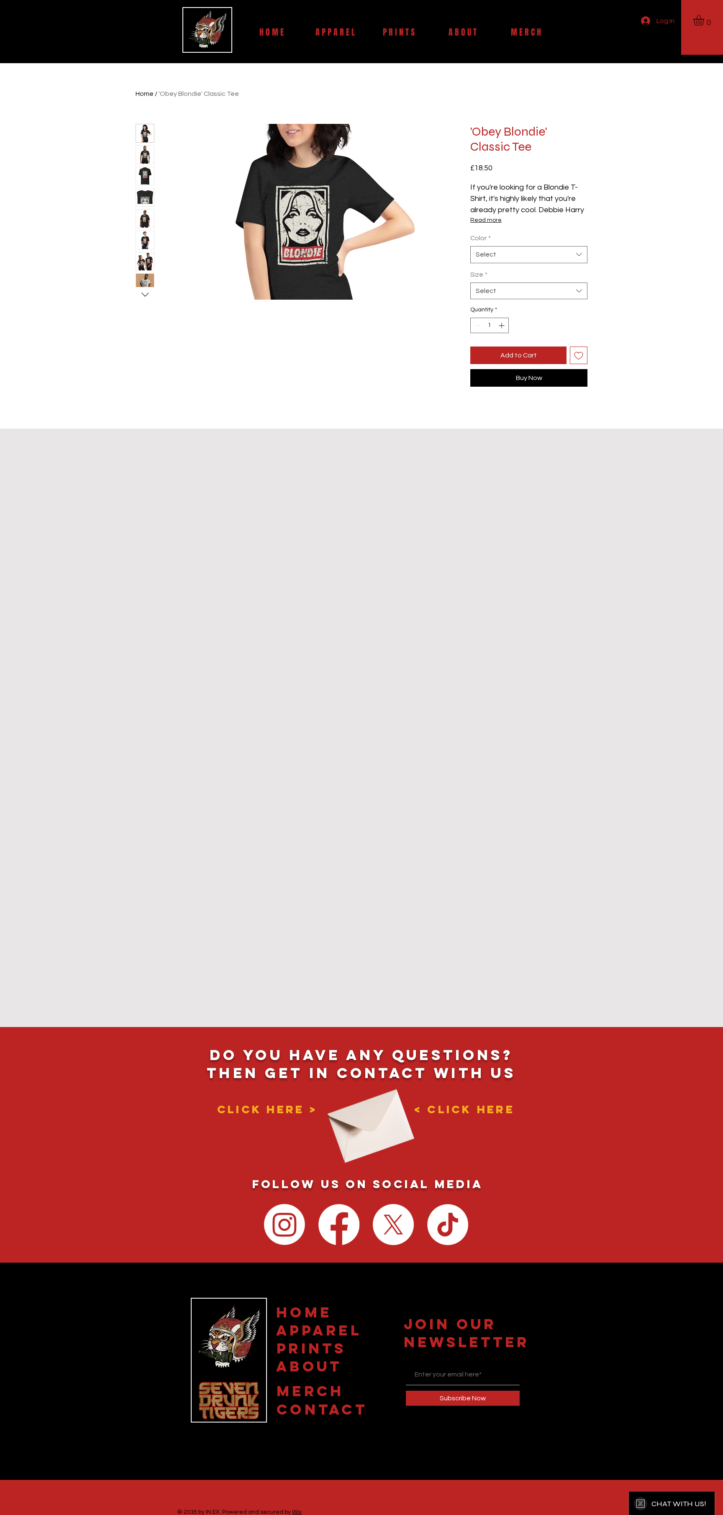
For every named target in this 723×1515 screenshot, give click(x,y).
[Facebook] (338, 1224)
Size (478, 274)
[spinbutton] (489, 325)
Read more (486, 220)
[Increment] (502, 325)
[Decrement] (477, 325)
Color (480, 238)
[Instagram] (284, 1224)
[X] (393, 1224)
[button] (705, 20)
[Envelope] (368, 1119)
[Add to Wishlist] (578, 355)
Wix (297, 1512)
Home (145, 93)
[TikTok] (447, 1224)
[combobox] (528, 254)
